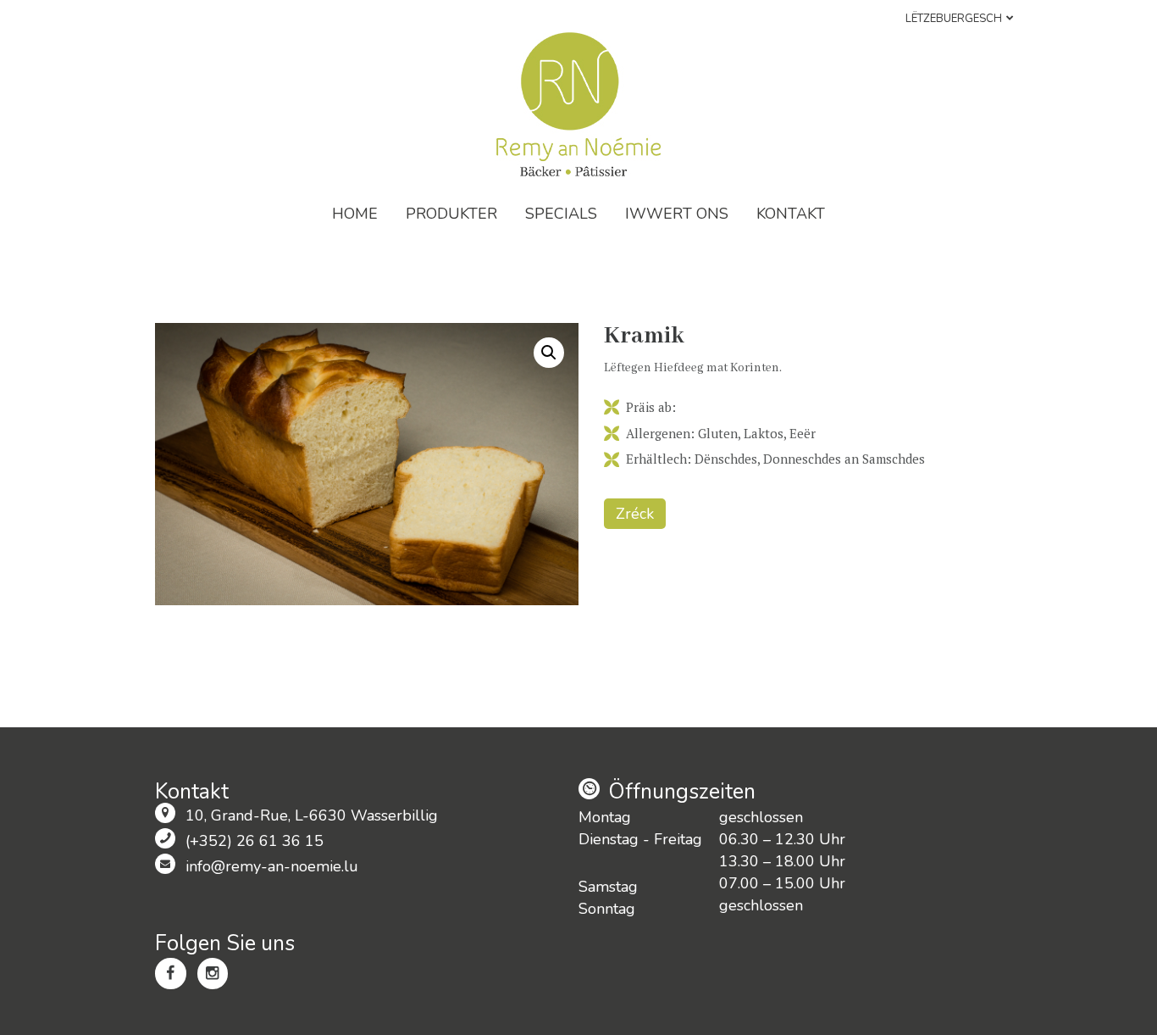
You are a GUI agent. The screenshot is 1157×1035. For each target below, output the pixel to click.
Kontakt (790, 213)
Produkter (451, 213)
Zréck (635, 514)
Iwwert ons (676, 213)
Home (355, 213)
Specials (561, 213)
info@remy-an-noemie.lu (271, 866)
